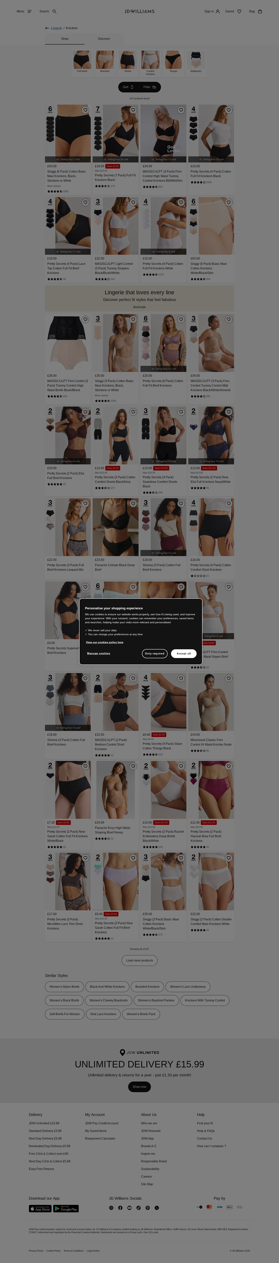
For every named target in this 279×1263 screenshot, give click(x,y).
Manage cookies (99, 655)
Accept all (184, 655)
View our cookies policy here (105, 644)
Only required (155, 655)
